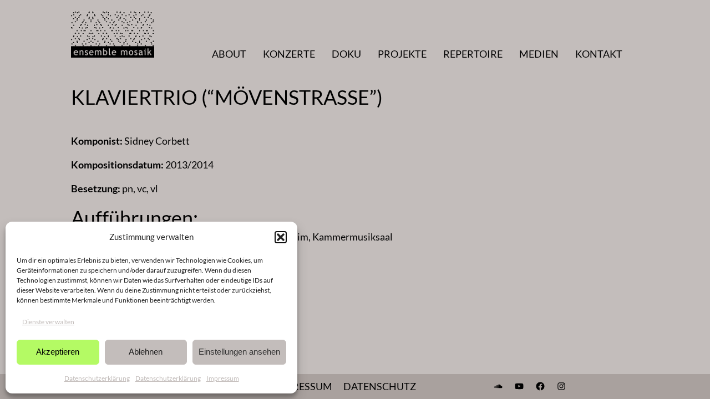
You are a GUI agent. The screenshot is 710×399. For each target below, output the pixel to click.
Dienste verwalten (48, 322)
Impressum (222, 378)
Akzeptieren (57, 351)
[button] (280, 237)
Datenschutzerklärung (97, 378)
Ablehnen (146, 351)
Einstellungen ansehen (239, 351)
